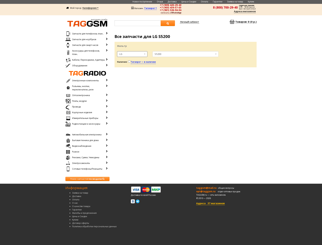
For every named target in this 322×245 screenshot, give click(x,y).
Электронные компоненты (85, 80)
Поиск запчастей (86, 178)
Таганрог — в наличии (143, 61)
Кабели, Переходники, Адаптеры (88, 59)
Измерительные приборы (85, 118)
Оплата (204, 1)
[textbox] (138, 23)
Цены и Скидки (188, 1)
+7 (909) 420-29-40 (170, 5)
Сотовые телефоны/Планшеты (87, 168)
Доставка (172, 1)
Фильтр (122, 46)
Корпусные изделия (82, 112)
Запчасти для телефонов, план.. (88, 33)
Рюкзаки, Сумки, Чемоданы (85, 157)
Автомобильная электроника (86, 134)
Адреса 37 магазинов (210, 203)
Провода (76, 106)
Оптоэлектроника (81, 95)
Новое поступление (142, 1)
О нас (75, 203)
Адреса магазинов (245, 11)
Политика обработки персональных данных (94, 226)
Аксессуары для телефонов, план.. (86, 52)
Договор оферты (80, 223)
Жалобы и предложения (84, 213)
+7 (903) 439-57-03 (170, 7)
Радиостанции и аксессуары (86, 123)
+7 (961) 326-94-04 (170, 10)
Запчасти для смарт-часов (85, 45)
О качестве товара (81, 206)
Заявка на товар (235, 1)
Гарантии (217, 1)
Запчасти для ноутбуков (84, 39)
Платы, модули (79, 101)
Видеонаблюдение (81, 146)
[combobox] (132, 54)
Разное (75, 151)
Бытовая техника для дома (85, 140)
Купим (251, 1)
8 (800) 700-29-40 (225, 7)
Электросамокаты (81, 163)
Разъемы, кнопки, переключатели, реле (83, 88)
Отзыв (160, 1)
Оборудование (79, 65)
